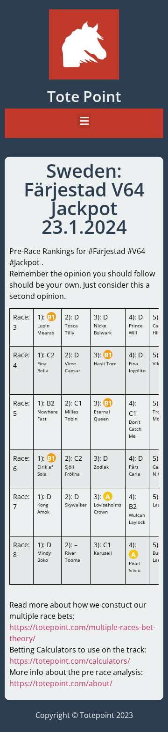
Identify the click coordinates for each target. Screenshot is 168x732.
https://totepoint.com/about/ (60, 683)
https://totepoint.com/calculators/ (69, 661)
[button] (84, 121)
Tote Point (84, 96)
